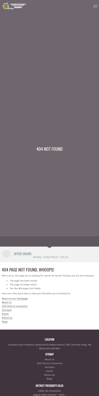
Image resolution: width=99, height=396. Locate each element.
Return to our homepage (15, 298)
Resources (7, 317)
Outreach (7, 310)
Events (5, 313)
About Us (7, 302)
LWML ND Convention (49, 390)
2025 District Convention (15, 306)
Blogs (5, 321)
